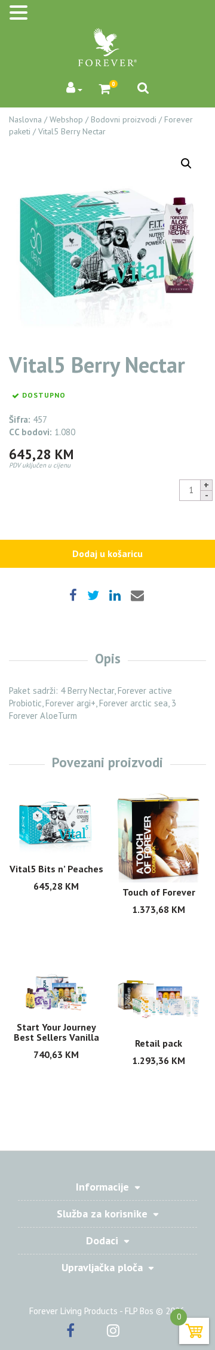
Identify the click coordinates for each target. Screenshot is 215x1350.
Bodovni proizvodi (123, 119)
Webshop (66, 119)
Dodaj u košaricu (107, 553)
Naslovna (25, 119)
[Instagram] (128, 1332)
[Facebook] (85, 1332)
